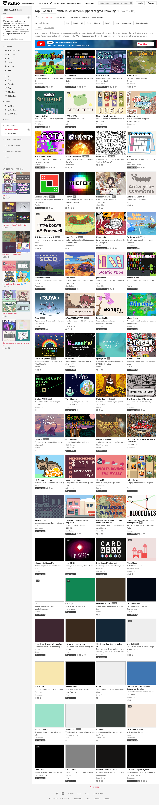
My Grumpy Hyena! (43, 480)
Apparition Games (72, 202)
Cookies (107, 798)
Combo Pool (70, 75)
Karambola (101, 237)
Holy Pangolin (101, 243)
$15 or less (12, 96)
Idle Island (39, 686)
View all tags (49, 28)
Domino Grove (133, 603)
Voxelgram (70, 729)
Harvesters (70, 277)
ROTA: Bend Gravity (44, 156)
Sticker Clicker (133, 358)
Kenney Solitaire (42, 116)
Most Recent (97, 17)
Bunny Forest (133, 75)
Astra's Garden (102, 75)
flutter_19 (6, 348)
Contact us (98, 794)
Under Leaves (102, 399)
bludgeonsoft (132, 323)
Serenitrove (40, 75)
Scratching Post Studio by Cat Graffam (111, 652)
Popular (48, 17)
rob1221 (68, 775)
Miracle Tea (39, 323)
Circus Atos (100, 404)
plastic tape (101, 277)
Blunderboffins (71, 243)
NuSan (68, 81)
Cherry (99, 692)
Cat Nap (69, 603)
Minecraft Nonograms (75, 644)
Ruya (37, 318)
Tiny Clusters (71, 399)
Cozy (89, 23)
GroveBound (71, 439)
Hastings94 (6, 198)
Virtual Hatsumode (135, 729)
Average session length (13, 139)
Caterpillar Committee (137, 196)
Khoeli (37, 649)
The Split (100, 480)
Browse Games (28, 3)
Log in (140, 3)
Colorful (108, 23)
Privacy (97, 798)
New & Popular (61, 17)
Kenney (38, 121)
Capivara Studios (133, 775)
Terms (88, 798)
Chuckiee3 (69, 283)
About (71, 794)
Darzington (39, 692)
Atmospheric (127, 23)
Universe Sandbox (73, 156)
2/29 (129, 156)
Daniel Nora (39, 202)
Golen (129, 485)
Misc (7, 163)
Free (9, 80)
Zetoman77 (69, 364)
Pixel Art (97, 23)
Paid (9, 88)
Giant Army (69, 162)
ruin (128, 283)
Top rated (85, 17)
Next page (94, 787)
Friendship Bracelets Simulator (48, 644)
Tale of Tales (39, 364)
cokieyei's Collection (11, 254)
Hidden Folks (102, 156)
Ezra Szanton (132, 609)
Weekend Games (133, 121)
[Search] (131, 3)
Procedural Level (72, 735)
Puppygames (101, 775)
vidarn (37, 283)
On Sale (11, 84)
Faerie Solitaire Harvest (106, 769)
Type (7, 157)
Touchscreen (13, 130)
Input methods (10, 125)
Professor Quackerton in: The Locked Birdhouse (109, 521)
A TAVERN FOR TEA (74, 318)
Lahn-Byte (131, 694)
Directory (78, 798)
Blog (87, 794)
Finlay (129, 528)
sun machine (40, 520)
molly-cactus (70, 609)
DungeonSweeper (104, 439)
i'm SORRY (70, 563)
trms (37, 603)
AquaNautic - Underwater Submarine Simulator (138, 687)
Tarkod (68, 649)
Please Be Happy (103, 196)
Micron (68, 196)
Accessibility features (13, 151)
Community (89, 3)
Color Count (70, 769)
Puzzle (38, 28)
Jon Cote (99, 735)
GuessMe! (70, 358)
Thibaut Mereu (71, 404)
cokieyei (5, 257)
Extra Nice (100, 121)
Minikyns (100, 729)
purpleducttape (8, 227)
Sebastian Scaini (133, 568)
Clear (20, 10)
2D (82, 23)
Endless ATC (40, 399)
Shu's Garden (71, 237)
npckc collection (9, 313)
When (7, 102)
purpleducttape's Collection (14, 225)
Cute (67, 23)
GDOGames (70, 445)
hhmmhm (100, 485)
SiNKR (130, 644)
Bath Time (39, 769)
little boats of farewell (44, 237)
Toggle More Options (16, 134)
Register (151, 3)
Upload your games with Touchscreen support (95, 36)
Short (117, 23)
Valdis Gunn (100, 568)
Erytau (129, 81)
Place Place (132, 563)
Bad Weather (71, 686)
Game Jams (43, 3)
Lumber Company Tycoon (138, 769)
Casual (75, 23)
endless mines (133, 277)
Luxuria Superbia (42, 358)
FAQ (79, 794)
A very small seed (42, 277)
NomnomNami (102, 81)
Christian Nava (102, 445)
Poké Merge (132, 480)
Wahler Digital (132, 649)
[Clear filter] (28, 129)
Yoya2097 (6, 287)
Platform (8, 46)
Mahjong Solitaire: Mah (45, 563)
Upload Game (59, 3)
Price (7, 76)
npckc (5, 195)
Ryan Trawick (70, 692)
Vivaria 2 (100, 686)
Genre (7, 120)
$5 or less (11, 92)
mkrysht (38, 735)
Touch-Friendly (142, 23)
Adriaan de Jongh (103, 162)
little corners (132, 116)
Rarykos (68, 568)
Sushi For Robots (103, 603)
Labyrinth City (132, 444)
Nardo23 (130, 243)
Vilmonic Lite (132, 318)
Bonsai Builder (102, 318)
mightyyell (39, 445)
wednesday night (72, 480)
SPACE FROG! (71, 116)
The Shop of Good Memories (139, 399)
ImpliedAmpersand (42, 609)
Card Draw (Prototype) (106, 563)
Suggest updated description (13, 39)
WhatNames (101, 528)
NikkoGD (69, 528)
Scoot (37, 81)
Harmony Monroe (42, 162)
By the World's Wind (136, 237)
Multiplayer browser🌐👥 (14, 284)
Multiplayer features (12, 145)
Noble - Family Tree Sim (106, 116)
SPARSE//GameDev (103, 364)
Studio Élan (100, 202)
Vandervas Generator (104, 323)
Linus (129, 364)
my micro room (41, 729)
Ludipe (98, 609)
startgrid (38, 404)
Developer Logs (74, 3)
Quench (38, 439)
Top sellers (75, 17)
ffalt (36, 568)
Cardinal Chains (42, 196)
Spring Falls (101, 358)
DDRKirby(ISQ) (41, 775)
